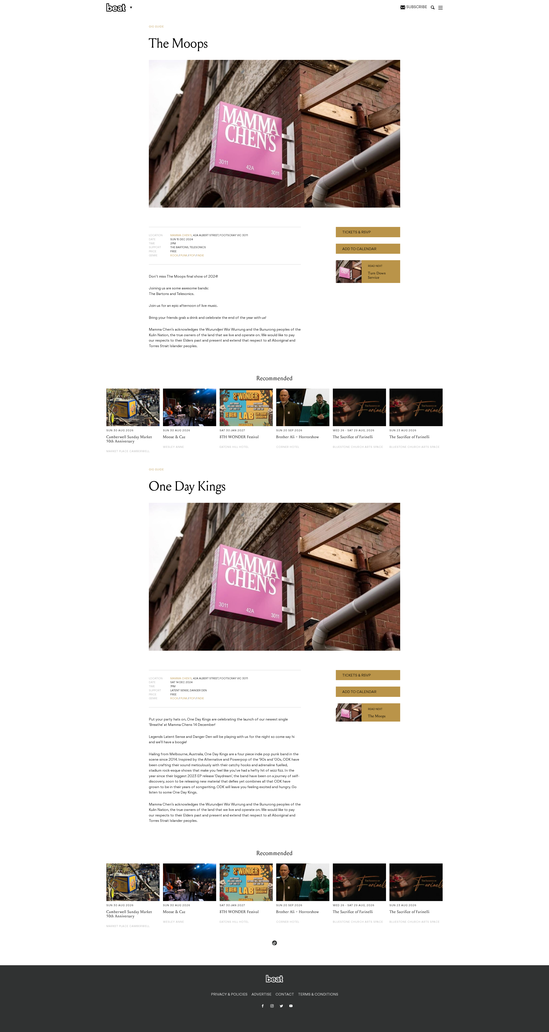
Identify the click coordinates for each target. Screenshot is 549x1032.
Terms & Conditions (318, 994)
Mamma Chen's (181, 235)
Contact (285, 994)
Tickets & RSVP (356, 232)
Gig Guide (156, 27)
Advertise (261, 994)
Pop (192, 255)
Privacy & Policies (229, 994)
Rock (174, 255)
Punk (183, 255)
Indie (200, 255)
